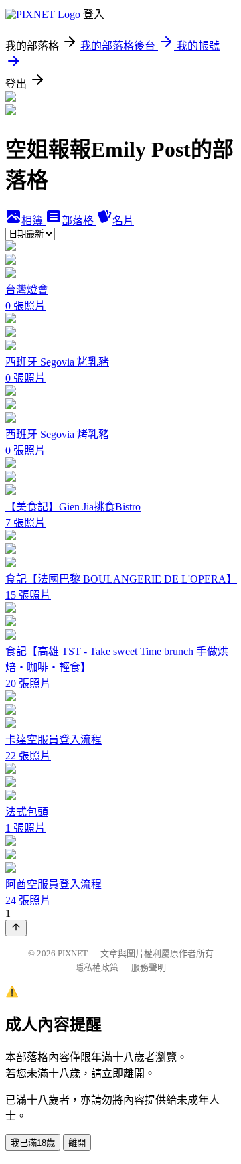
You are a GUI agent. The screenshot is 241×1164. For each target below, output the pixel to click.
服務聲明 (148, 967)
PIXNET (73, 953)
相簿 (33, 220)
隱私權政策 (96, 967)
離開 (77, 1143)
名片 (123, 220)
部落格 (79, 220)
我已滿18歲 (33, 1143)
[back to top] (16, 928)
